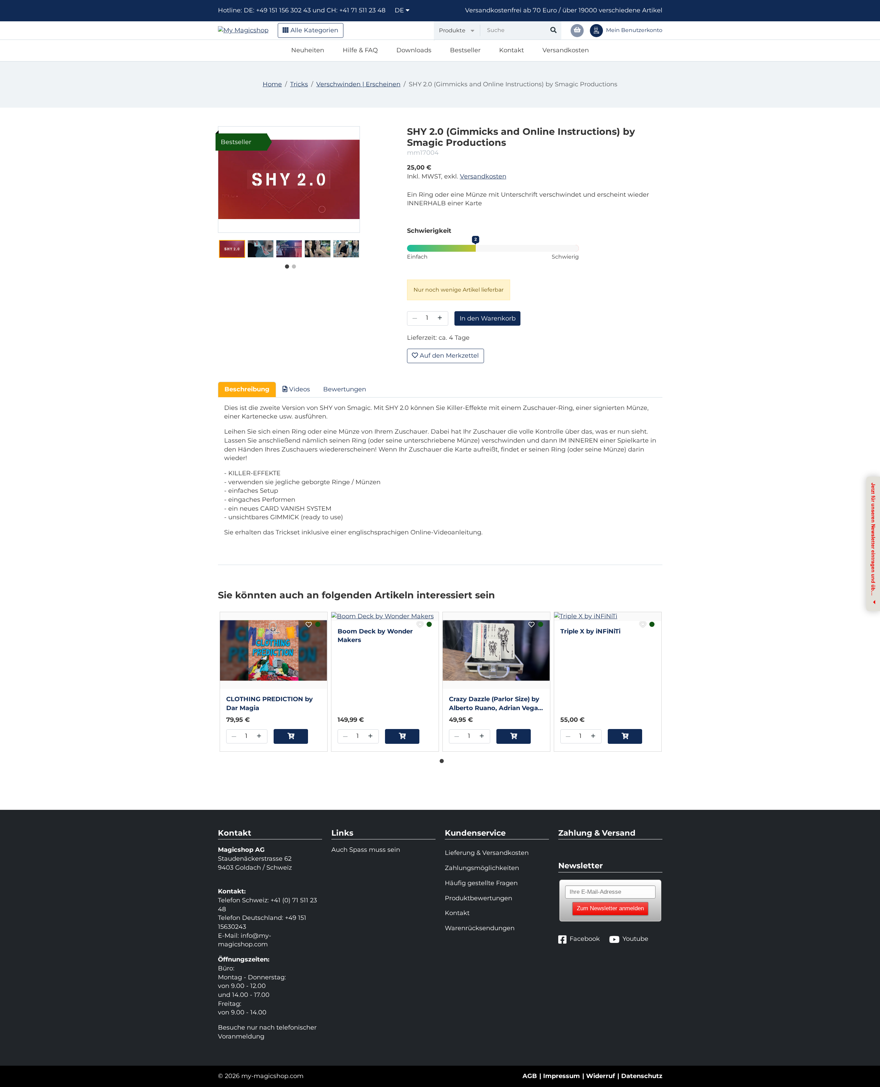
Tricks (299, 84)
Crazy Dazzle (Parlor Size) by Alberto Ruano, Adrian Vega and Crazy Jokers (494, 704)
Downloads (413, 50)
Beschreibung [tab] (247, 389)
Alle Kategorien (313, 30)
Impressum (561, 1076)
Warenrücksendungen (480, 928)
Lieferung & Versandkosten (487, 853)
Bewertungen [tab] (344, 389)
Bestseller (465, 50)
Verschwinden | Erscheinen (358, 84)
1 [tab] (285, 265)
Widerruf (600, 1076)
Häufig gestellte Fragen (481, 883)
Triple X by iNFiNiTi (590, 631)
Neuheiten (307, 50)
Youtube (635, 939)
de (400, 10)
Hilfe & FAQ (360, 50)
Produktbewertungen (478, 898)
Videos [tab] (298, 389)
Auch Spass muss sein (365, 850)
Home (272, 84)
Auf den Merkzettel (448, 355)
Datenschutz (641, 1076)
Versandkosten (565, 50)
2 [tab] (292, 265)
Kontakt (511, 50)
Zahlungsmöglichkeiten (482, 868)
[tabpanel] (232, 249)
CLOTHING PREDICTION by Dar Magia (269, 703)
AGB (529, 1076)
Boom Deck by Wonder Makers (375, 636)
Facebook (585, 939)
